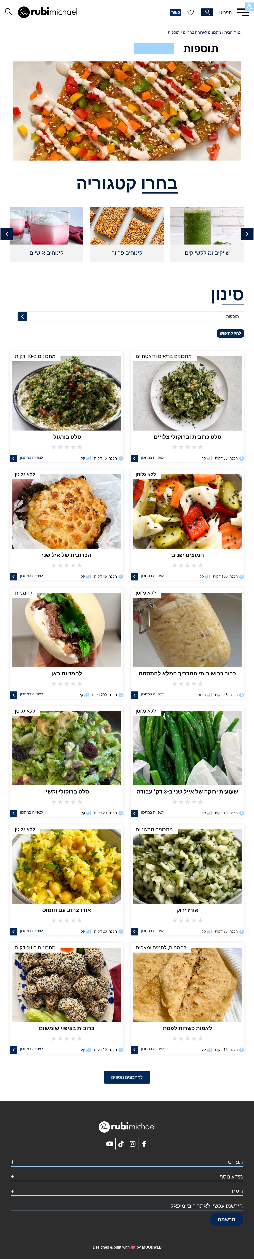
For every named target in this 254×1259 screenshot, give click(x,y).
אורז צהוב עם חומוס (66, 910)
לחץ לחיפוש (230, 333)
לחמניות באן (66, 673)
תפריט (225, 12)
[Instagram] (132, 1144)
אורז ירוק (187, 910)
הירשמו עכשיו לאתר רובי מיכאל (207, 1206)
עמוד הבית (232, 32)
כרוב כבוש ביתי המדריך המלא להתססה (187, 673)
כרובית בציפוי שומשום (66, 1028)
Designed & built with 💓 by (127, 1247)
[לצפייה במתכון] (134, 458)
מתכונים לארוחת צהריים (202, 32)
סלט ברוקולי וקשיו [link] (66, 792)
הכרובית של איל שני (66, 555)
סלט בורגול (66, 437)
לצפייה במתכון (152, 457)
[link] (187, 509)
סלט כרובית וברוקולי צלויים (187, 437)
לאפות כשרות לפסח (187, 1028)
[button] (6, 234)
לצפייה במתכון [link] (152, 576)
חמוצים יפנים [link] (187, 555)
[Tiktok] (121, 1144)
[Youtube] (110, 1144)
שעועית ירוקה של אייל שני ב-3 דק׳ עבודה (187, 792)
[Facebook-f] (144, 1144)
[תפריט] (243, 12)
